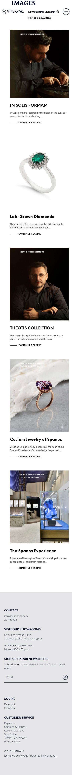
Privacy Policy (12, 741)
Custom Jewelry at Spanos (36, 440)
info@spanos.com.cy (16, 616)
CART (55, 11)
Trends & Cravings (39, 18)
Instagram (10, 708)
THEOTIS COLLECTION (32, 328)
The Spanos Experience (33, 551)
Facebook (9, 704)
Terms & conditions (15, 738)
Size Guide (10, 734)
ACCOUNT (40, 11)
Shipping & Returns (15, 727)
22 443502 (10, 619)
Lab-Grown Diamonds (32, 217)
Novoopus (51, 755)
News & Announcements (32, 34)
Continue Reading (30, 123)
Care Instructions (14, 730)
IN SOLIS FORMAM (29, 105)
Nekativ (23, 755)
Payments (9, 723)
